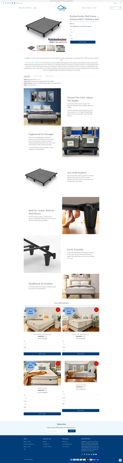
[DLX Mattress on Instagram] (6, 3)
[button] (29, 8)
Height (25, 347)
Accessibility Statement (67, 444)
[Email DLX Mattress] (1, 3)
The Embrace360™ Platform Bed (33, 63)
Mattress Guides (27, 446)
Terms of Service (65, 446)
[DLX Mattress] (61, 8)
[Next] (68, 28)
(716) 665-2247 (19, 3)
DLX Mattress (30, 459)
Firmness (63, 347)
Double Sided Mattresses (29, 444)
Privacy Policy (65, 441)
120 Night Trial (46, 444)
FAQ (24, 449)
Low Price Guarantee (47, 446)
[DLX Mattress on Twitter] (12, 3)
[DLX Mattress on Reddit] (10, 3)
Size (70, 29)
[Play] (46, 28)
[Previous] (25, 28)
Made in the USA (27, 441)
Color (71, 35)
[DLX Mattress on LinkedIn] (8, 3)
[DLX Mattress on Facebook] (3, 3)
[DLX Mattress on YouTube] (14, 3)
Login (116, 3)
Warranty (45, 441)
